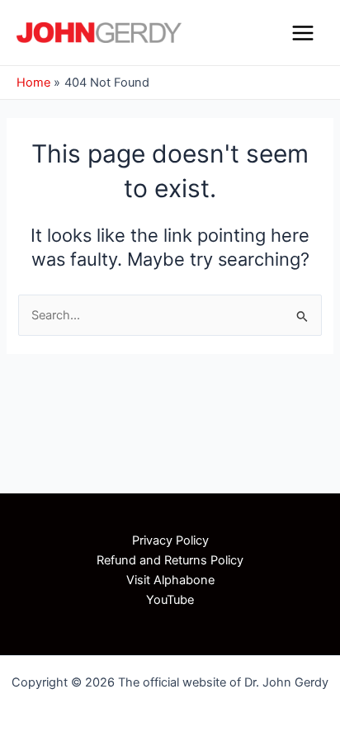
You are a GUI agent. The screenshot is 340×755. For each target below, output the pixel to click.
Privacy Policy (170, 540)
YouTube (170, 599)
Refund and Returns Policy (170, 560)
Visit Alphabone (170, 580)
